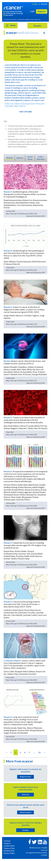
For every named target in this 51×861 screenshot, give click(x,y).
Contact (7, 841)
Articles (9, 158)
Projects (7, 843)
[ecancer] (14, 7)
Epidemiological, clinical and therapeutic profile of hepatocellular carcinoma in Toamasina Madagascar (25, 194)
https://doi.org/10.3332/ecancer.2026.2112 (21, 381)
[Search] (44, 32)
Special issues (30, 158)
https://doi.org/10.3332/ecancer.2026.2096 (21, 565)
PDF (43, 216)
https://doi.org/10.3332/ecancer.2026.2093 (21, 624)
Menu (13, 25)
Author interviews (40, 158)
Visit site (25, 795)
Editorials (19, 158)
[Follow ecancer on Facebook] (29, 842)
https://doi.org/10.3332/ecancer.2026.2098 (21, 506)
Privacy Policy (9, 853)
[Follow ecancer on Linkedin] (40, 842)
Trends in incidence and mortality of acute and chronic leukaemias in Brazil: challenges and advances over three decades (24, 420)
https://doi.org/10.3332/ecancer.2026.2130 (21, 214)
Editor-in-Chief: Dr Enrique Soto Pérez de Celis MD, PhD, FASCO (24, 104)
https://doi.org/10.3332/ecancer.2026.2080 (21, 739)
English (35, 4)
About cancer (25, 812)
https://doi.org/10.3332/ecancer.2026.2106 (21, 434)
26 (39, 752)
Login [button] (32, 11)
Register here (25, 777)
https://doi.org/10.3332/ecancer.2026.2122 (21, 270)
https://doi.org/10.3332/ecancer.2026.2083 (21, 680)
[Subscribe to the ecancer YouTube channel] (45, 842)
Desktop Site (9, 851)
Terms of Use (9, 848)
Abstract (29, 216)
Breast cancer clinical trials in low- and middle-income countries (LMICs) (24, 362)
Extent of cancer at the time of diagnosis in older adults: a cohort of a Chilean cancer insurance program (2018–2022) (24, 309)
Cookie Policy (9, 846)
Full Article (37, 216)
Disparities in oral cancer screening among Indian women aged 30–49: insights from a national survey (25, 545)
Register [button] (41, 11)
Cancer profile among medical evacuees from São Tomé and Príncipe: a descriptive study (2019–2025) (22, 604)
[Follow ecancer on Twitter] (34, 842)
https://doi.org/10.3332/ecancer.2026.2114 (21, 324)
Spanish (44, 4)
